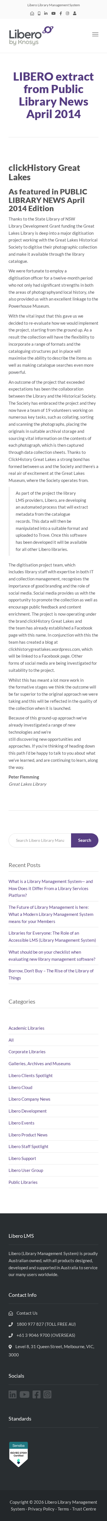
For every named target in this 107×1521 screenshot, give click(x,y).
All (11, 1039)
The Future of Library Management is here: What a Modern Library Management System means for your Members (51, 914)
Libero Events (22, 1122)
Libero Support (22, 1158)
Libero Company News (30, 1099)
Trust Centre (84, 1508)
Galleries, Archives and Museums (40, 1063)
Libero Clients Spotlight (31, 1075)
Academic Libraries (27, 1028)
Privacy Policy (41, 1508)
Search (84, 840)
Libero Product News (28, 1134)
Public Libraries (23, 1182)
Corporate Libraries (27, 1051)
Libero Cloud (20, 1087)
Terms (63, 1508)
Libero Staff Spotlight (29, 1146)
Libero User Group (26, 1170)
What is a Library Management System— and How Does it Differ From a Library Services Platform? (51, 888)
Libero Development (28, 1110)
